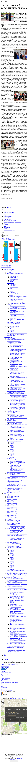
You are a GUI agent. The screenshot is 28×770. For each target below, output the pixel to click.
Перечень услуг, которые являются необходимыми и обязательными (15, 646)
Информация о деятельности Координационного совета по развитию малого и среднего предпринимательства (17, 428)
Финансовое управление (16, 357)
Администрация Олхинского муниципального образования (17, 401)
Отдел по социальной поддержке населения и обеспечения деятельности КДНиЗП (18, 350)
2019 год (12, 447)
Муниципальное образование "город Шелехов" (17, 306)
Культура (12, 280)
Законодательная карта (12, 542)
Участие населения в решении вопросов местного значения (17, 526)
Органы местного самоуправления (15, 393)
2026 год (12, 331)
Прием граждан (11, 414)
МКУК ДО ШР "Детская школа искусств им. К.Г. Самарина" (18, 634)
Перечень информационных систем (16, 477)
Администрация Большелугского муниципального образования (18, 398)
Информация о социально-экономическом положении (14, 322)
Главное (9, 486)
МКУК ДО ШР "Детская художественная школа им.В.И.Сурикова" (16, 607)
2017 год (12, 445)
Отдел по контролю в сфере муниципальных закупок (17, 372)
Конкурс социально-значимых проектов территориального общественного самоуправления (17, 334)
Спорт (11, 281)
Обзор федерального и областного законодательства (15, 571)
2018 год (12, 446)
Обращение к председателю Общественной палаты (17, 538)
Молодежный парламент (13, 496)
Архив (2, 689)
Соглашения (10, 497)
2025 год (12, 330)
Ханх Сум (12, 285)
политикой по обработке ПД (17, 759)
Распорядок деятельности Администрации (13, 412)
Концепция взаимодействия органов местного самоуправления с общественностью (16, 523)
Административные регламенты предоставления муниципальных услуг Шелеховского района (17, 580)
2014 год (12, 566)
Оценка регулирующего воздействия (16, 339)
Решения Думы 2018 (12, 507)
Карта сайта (4, 687)
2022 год (12, 451)
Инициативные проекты (13, 326)
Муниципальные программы (14, 441)
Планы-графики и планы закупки (18, 476)
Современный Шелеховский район (15, 273)
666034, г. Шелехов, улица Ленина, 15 (10, 664)
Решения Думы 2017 (12, 505)
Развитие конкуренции (15, 423)
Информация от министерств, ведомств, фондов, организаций (17, 491)
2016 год (12, 443)
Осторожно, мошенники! (13, 489)
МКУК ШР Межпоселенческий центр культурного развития (18, 617)
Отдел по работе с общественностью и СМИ (16, 381)
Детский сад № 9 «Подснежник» (18, 594)
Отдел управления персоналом (17, 388)
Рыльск (11, 288)
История (9, 272)
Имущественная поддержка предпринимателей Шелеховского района (18, 437)
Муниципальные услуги (10, 577)
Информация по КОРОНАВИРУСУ (16, 472)
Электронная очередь (6, 690)
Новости (8, 207)
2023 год (12, 327)
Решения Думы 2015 (12, 503)
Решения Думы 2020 (12, 509)
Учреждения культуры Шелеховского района (15, 466)
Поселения (9, 304)
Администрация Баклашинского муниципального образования (18, 406)
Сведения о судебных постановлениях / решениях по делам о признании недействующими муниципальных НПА (17, 575)
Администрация (8, 337)
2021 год (12, 450)
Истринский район (14, 293)
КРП (5, 654)
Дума (5, 493)
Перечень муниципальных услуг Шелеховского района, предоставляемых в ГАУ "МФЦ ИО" (17, 584)
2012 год (12, 569)
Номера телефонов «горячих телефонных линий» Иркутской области (17, 484)
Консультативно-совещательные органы (17, 418)
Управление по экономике (16, 356)
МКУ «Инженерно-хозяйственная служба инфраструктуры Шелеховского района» (18, 638)
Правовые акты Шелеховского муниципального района (14, 548)
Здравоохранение (14, 276)
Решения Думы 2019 (12, 508)
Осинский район (14, 289)
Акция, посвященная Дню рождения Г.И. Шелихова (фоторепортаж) (16, 531)
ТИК (5, 655)
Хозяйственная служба (15, 389)
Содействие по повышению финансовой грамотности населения (17, 480)
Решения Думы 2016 (12, 504)
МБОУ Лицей (13, 604)
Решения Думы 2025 (12, 516)
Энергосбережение (11, 420)
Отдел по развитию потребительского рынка (16, 386)
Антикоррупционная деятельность (12, 652)
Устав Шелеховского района (14, 543)
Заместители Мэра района (16, 345)
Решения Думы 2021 (12, 511)
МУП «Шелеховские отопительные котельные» (16, 619)
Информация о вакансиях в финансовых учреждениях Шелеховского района (17, 469)
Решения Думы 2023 (12, 513)
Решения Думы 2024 (12, 515)
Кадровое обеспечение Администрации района (16, 460)
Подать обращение (11, 478)
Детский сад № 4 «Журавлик (17, 624)
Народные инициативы (13, 324)
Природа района (14, 279)
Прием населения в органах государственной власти (17, 416)
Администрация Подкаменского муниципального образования (18, 403)
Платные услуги (11, 590)
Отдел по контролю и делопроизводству (15, 375)
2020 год (12, 449)
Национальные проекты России (15, 488)
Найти (16, 235)
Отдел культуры (14, 370)
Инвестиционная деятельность (14, 422)
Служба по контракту (12, 482)
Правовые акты (7, 540)
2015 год (12, 442)
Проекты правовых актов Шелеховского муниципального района (17, 545)
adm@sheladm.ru (5, 667)
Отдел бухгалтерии (14, 360)
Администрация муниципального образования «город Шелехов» (18, 395)
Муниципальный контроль (13, 341)
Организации (10, 295)
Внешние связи (10, 283)
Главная (3, 671)
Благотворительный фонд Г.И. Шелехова (17, 534)
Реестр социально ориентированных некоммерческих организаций (16, 391)
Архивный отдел (14, 358)
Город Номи (13, 284)
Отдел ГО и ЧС (13, 369)
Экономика (12, 275)
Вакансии (9, 458)
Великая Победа (11, 270)
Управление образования (16, 347)
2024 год (12, 329)
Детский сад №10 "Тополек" (17, 596)
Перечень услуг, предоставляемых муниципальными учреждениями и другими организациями (16, 650)
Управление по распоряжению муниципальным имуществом (17, 354)
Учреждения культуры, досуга (17, 303)
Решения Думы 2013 (12, 500)
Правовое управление (15, 346)
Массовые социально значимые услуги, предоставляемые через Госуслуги (17, 644)
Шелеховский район (9, 269)
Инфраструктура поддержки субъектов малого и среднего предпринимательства (17, 433)
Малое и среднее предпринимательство (17, 424)
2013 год (12, 567)
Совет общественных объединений (16, 528)
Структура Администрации (14, 342)
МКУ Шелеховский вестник (17, 609)
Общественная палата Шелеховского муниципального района (16, 536)
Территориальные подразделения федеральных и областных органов (18, 297)
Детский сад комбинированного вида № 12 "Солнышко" (18, 641)
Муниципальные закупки (13, 473)
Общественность (8, 519)
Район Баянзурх (14, 287)
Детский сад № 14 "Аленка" (17, 597)
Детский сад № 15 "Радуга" (17, 598)
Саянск (11, 291)
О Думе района (10, 495)
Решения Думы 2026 (12, 517)
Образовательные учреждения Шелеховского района (17, 463)
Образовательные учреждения (17, 302)
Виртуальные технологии (16, 698)
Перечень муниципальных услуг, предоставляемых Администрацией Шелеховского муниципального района (17, 588)
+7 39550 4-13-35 (5, 666)
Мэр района (13, 343)
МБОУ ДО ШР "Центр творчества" (15, 611)
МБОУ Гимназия (14, 603)
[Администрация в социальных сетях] (1, 693)
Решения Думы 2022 (12, 512)
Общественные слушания (13, 520)
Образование (13, 277)
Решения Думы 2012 (12, 499)
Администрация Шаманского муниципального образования (17, 409)
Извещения (12, 474)
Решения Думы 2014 (12, 501)
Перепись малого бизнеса (16, 439)
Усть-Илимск (13, 292)
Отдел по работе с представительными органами (17, 383)
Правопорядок (10, 419)
